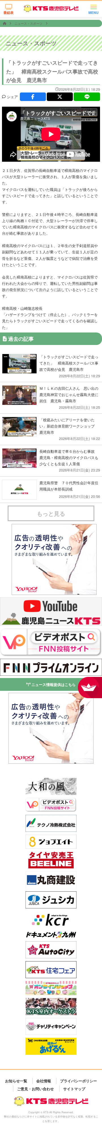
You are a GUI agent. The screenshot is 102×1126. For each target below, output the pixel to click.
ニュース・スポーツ (28, 23)
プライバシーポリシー (78, 1080)
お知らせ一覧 (16, 1080)
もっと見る (51, 513)
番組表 (8, 12)
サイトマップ (74, 1088)
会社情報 (43, 1080)
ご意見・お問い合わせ (35, 1088)
